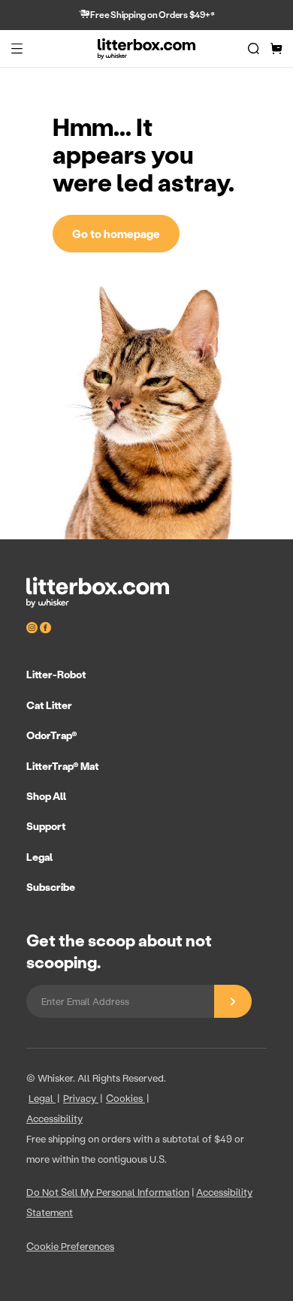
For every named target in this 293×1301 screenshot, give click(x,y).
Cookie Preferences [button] (70, 1245)
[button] (17, 49)
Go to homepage (116, 233)
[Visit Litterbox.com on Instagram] (33, 627)
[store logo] (146, 48)
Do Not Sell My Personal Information (107, 1191)
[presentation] (146, 781)
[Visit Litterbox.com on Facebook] (45, 627)
